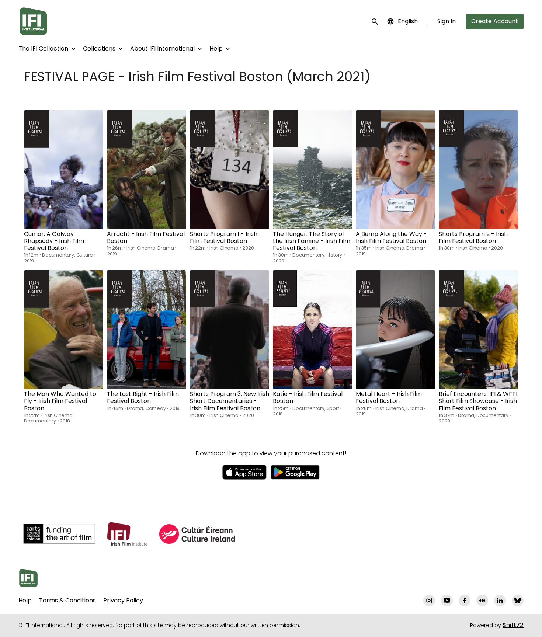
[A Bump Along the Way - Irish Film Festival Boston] (395, 169)
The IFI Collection (43, 48)
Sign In (446, 21)
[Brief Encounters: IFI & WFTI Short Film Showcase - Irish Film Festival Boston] (478, 329)
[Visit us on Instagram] (429, 600)
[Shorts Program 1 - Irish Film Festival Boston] (229, 169)
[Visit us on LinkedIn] (500, 600)
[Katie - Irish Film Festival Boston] (312, 329)
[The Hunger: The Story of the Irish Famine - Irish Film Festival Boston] (312, 169)
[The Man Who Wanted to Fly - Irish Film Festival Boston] (63, 329)
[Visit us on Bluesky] (518, 600)
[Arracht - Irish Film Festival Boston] (146, 169)
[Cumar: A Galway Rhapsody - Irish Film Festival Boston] (63, 169)
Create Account (494, 21)
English (408, 21)
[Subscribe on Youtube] (447, 600)
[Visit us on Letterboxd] (482, 600)
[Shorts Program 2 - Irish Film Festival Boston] (478, 169)
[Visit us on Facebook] (464, 600)
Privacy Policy (123, 600)
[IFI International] (28, 578)
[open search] (375, 21)
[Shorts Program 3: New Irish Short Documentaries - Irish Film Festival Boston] (229, 329)
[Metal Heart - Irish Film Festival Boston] (395, 329)
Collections (99, 48)
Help (216, 48)
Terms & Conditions (67, 600)
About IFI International (162, 48)
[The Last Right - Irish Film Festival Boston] (146, 329)
